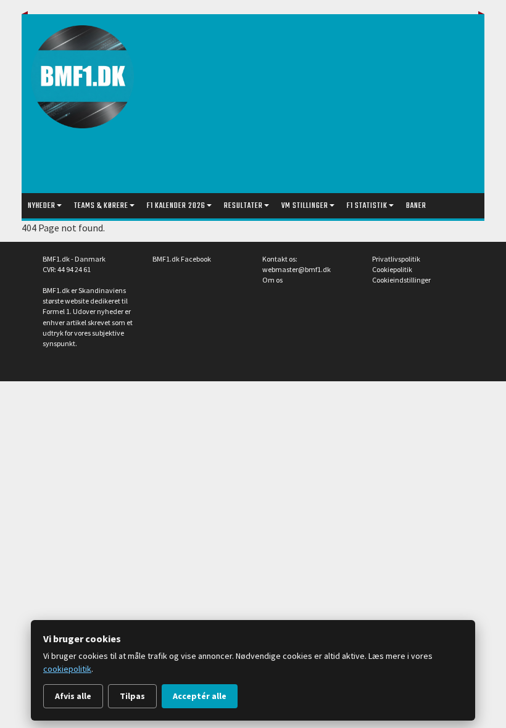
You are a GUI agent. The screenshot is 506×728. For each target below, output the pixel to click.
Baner (416, 205)
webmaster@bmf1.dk (296, 269)
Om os (272, 279)
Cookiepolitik (392, 269)
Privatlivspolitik (396, 258)
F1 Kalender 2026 (176, 205)
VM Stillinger (304, 205)
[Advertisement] (326, 106)
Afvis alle (73, 695)
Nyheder (42, 205)
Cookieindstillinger (401, 279)
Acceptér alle (199, 695)
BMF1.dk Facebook (181, 258)
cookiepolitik (67, 668)
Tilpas (132, 695)
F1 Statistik (367, 205)
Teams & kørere (101, 205)
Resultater (243, 205)
